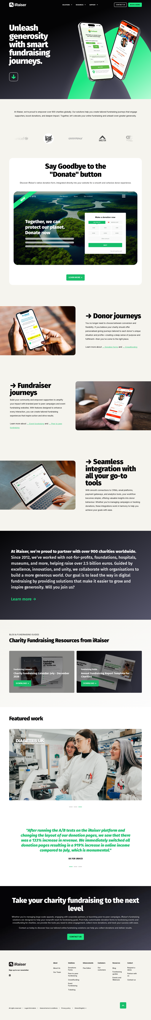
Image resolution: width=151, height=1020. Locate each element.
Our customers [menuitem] (102, 969)
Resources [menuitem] (79, 5)
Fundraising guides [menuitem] (117, 973)
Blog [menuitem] (114, 968)
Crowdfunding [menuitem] (73, 980)
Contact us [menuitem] (131, 980)
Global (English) (80, 1008)
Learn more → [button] (75, 277)
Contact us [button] (120, 5)
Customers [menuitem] (101, 963)
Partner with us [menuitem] (132, 975)
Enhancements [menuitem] (88, 963)
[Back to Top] (123, 1005)
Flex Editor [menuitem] (87, 968)
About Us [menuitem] (56, 968)
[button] (19, 970)
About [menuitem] (55, 963)
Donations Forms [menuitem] (72, 969)
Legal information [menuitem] (30, 1008)
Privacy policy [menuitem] (66, 1008)
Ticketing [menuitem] (71, 990)
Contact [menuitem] (130, 963)
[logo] (17, 964)
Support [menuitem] (92, 5)
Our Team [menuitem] (57, 972)
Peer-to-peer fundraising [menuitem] (73, 975)
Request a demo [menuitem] (131, 969)
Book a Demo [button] (135, 5)
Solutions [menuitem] (66, 5)
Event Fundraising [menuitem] (72, 984)
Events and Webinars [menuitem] (117, 979)
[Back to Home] (17, 4)
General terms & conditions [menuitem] (49, 1008)
